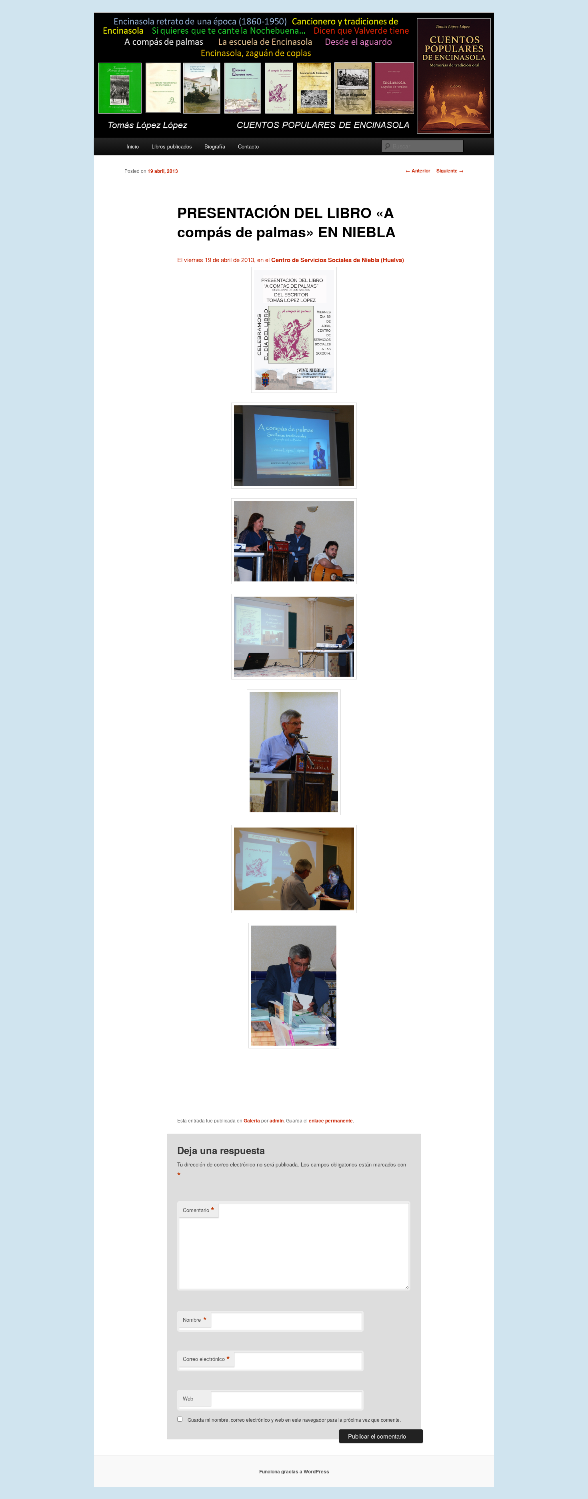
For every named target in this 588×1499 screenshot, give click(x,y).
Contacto (248, 146)
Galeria (252, 1120)
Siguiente (450, 170)
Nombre (195, 1319)
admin (277, 1120)
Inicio (132, 146)
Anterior (418, 170)
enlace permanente (331, 1120)
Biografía (214, 146)
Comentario (198, 1210)
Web (188, 1398)
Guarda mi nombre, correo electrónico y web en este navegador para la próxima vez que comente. (294, 1419)
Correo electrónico (206, 1359)
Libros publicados (172, 146)
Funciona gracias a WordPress (294, 1471)
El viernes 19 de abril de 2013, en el (290, 259)
